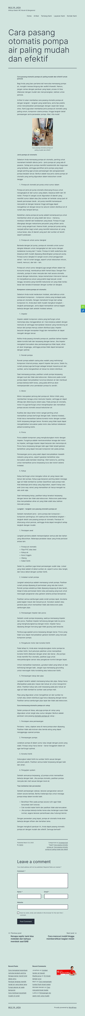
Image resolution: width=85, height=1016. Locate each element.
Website (20, 902)
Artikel (36, 16)
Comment (21, 871)
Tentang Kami (46, 16)
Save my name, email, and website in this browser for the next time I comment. (41, 914)
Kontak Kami (72, 16)
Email (46, 892)
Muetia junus (36, 976)
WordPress (72, 1007)
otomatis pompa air (41, 716)
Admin (21, 845)
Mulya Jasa (14, 7)
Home (29, 16)
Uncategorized (63, 842)
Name (19, 892)
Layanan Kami (59, 16)
